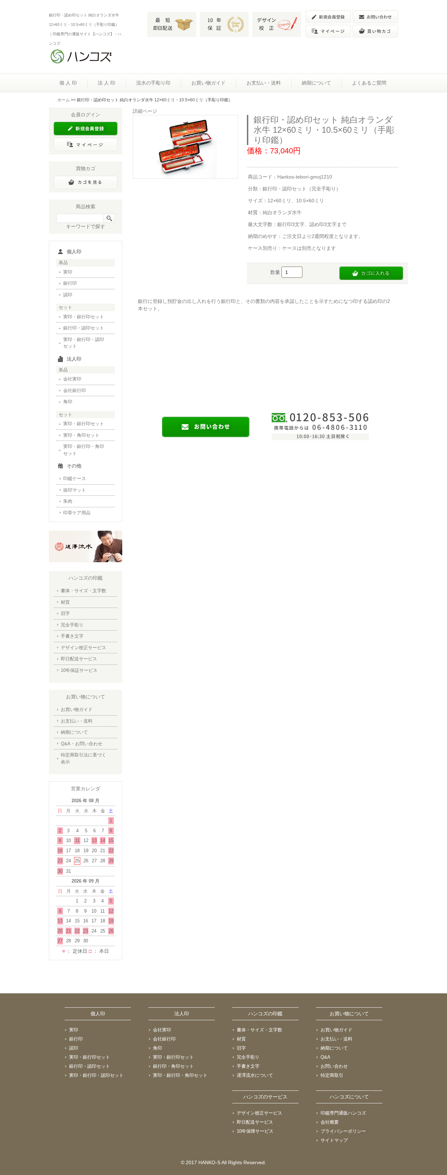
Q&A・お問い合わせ (81, 743)
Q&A (325, 1057)
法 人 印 (106, 83)
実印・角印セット (81, 435)
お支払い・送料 (264, 83)
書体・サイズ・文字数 (83, 590)
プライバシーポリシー (343, 1131)
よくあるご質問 (369, 83)
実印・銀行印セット (83, 316)
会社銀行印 (74, 390)
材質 (65, 602)
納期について (316, 83)
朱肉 (67, 501)
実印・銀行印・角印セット (83, 450)
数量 (275, 272)
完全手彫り (72, 625)
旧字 (65, 613)
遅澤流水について (255, 1075)
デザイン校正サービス (83, 647)
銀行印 (70, 283)
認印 (67, 294)
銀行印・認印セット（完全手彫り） (302, 188)
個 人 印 (68, 83)
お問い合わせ (334, 1066)
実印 (67, 272)
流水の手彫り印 (153, 83)
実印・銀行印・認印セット (83, 343)
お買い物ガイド (208, 83)
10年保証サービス (79, 670)
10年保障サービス (255, 1131)
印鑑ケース (74, 478)
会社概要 (330, 1122)
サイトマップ (334, 1140)
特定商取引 (332, 1075)
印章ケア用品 (76, 512)
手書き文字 (72, 636)
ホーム (63, 99)
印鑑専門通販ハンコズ (343, 1113)
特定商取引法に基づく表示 (83, 758)
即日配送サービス (79, 658)
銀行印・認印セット (83, 328)
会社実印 (72, 379)
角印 (67, 401)
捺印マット (74, 490)
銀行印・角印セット (173, 1066)
